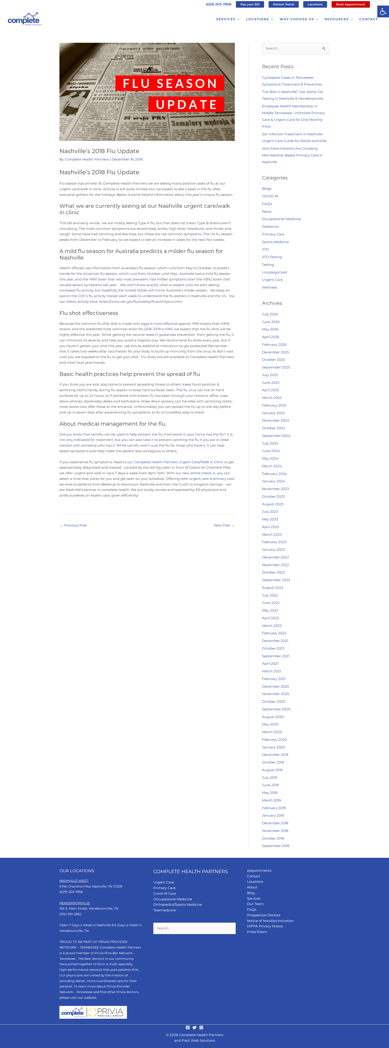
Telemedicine (164, 910)
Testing (268, 264)
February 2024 (274, 474)
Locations (255, 881)
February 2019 (274, 808)
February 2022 (274, 633)
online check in (202, 473)
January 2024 (273, 481)
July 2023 (270, 511)
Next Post (224, 525)
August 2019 (272, 770)
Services (253, 898)
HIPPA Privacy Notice (265, 926)
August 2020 (273, 717)
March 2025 (272, 397)
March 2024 (272, 466)
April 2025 (270, 390)
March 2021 (271, 671)
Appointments (259, 870)
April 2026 (270, 337)
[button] (383, 11)
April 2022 (270, 618)
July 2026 (270, 314)
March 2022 (272, 625)
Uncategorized (274, 272)
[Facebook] (188, 1027)
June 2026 (271, 322)
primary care (223, 479)
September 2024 (276, 436)
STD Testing (272, 257)
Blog (251, 893)
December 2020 (275, 686)
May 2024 (270, 458)
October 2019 (273, 762)
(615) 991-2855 (70, 914)
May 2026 (270, 329)
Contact (253, 876)
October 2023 (273, 496)
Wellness (269, 287)
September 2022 (276, 580)
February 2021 (274, 679)
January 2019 (273, 815)
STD (265, 249)
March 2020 (272, 732)
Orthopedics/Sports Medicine (177, 904)
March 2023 (272, 534)
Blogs (266, 188)
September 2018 (275, 846)
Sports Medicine (275, 242)
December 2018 (275, 823)
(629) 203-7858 (218, 4)
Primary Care (273, 234)
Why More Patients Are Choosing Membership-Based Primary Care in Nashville (292, 155)
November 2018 (275, 831)
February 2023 (274, 542)
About (252, 887)
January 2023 (273, 549)
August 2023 (272, 504)
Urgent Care (272, 280)
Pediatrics (270, 226)
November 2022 (275, 565)
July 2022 (270, 595)
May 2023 (270, 519)
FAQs (251, 909)
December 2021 (275, 641)
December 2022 (275, 557)
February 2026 (274, 344)
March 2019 (271, 800)
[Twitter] (194, 1027)
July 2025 (270, 375)
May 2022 (270, 610)
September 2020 (276, 709)
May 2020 (270, 724)
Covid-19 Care (164, 893)
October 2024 (273, 428)
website (90, 998)
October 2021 (273, 648)
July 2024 (270, 443)
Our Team (255, 904)
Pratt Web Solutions (198, 1040)
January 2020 (273, 747)
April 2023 (270, 527)
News (266, 211)
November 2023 (275, 489)
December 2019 (275, 754)
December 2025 (275, 352)
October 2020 (273, 701)
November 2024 (275, 420)
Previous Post (73, 525)
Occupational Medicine (281, 219)
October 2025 (273, 359)
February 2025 (274, 405)
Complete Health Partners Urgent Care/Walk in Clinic (178, 462)
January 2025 (273, 413)
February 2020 (274, 739)
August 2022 (272, 587)
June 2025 (270, 382)
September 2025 (276, 367)
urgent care (199, 479)
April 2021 (270, 663)
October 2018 (273, 838)
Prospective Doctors (263, 915)
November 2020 (275, 694)
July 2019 (269, 777)
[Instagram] (201, 1027)
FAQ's (267, 204)
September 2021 (275, 656)
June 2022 (271, 603)
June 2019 (270, 785)
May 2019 (269, 793)
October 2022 (273, 572)
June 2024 (271, 451)
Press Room (257, 932)
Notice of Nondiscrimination (270, 921)
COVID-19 (270, 196)
